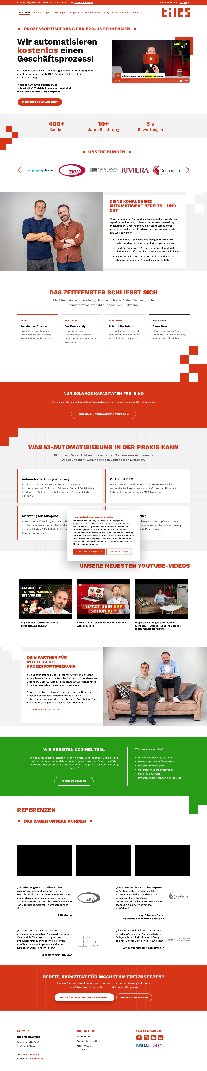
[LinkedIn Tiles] (153, 1037)
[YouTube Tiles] (161, 1037)
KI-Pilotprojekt (42, 12)
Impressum (83, 1036)
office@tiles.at (34, 1058)
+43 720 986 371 (32, 1054)
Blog (106, 12)
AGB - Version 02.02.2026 (85, 1047)
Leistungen (60, 12)
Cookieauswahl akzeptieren (89, 552)
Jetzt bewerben (83, 2)
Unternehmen (120, 12)
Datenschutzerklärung (85, 1041)
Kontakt (137, 12)
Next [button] (188, 169)
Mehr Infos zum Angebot (40, 101)
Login (183, 2)
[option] (40, 170)
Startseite (25, 12)
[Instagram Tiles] (146, 1037)
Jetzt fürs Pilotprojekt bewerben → (84, 997)
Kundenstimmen (91, 12)
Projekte (74, 12)
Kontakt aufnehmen (134, 997)
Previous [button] (19, 169)
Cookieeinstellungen (119, 552)
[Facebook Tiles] (139, 1037)
